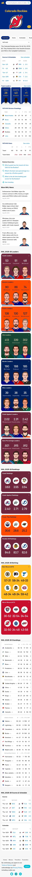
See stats (26, 143)
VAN (13, 816)
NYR (14, 841)
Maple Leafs (9, 750)
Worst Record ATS (8, 602)
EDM (20, 68)
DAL (25, 820)
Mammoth (8, 660)
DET (13, 808)
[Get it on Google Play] (16, 874)
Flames (7, 708)
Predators (8, 668)
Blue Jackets (9, 773)
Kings (7, 696)
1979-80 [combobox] (5, 42)
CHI (20, 77)
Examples (25, 860)
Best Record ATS (8, 567)
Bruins (7, 733)
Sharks (7, 700)
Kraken (7, 704)
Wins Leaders (6, 388)
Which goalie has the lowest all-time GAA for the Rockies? (17, 166)
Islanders (8, 777)
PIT (20, 81)
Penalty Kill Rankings (9, 539)
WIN (20, 64)
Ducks (7, 692)
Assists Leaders (7, 282)
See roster (27, 86)
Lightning (8, 725)
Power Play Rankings (9, 517)
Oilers (7, 128)
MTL (14, 836)
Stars (7, 652)
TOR (26, 836)
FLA (25, 804)
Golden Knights (10, 683)
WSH (13, 812)
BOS (13, 804)
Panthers (8, 746)
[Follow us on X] (20, 874)
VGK (26, 849)
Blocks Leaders (7, 361)
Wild (6, 656)
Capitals (7, 769)
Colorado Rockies (16, 11)
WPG (13, 820)
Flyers (7, 765)
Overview (5, 38)
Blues (7, 120)
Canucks (8, 124)
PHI (25, 808)
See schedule (25, 57)
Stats (14, 38)
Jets (6, 136)
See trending (9, 182)
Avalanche (8, 648)
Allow (27, 866)
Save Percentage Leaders (11, 441)
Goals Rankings (7, 473)
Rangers (7, 785)
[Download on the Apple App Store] (11, 874)
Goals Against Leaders (10, 414)
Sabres (7, 721)
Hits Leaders (6, 335)
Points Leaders (7, 308)
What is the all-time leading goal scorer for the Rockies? (15, 177)
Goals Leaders (7, 256)
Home (5, 860)
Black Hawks (9, 116)
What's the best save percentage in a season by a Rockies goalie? (17, 172)
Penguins (8, 761)
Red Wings (8, 742)
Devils (7, 781)
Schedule (22, 38)
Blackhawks (9, 676)
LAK (20, 72)
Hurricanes (8, 757)
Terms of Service (7, 865)
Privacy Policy (17, 868)
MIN (25, 816)
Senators (8, 737)
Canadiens (8, 729)
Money (11, 860)
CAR (26, 832)
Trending (18, 860)
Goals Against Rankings (10, 495)
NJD (25, 812)
